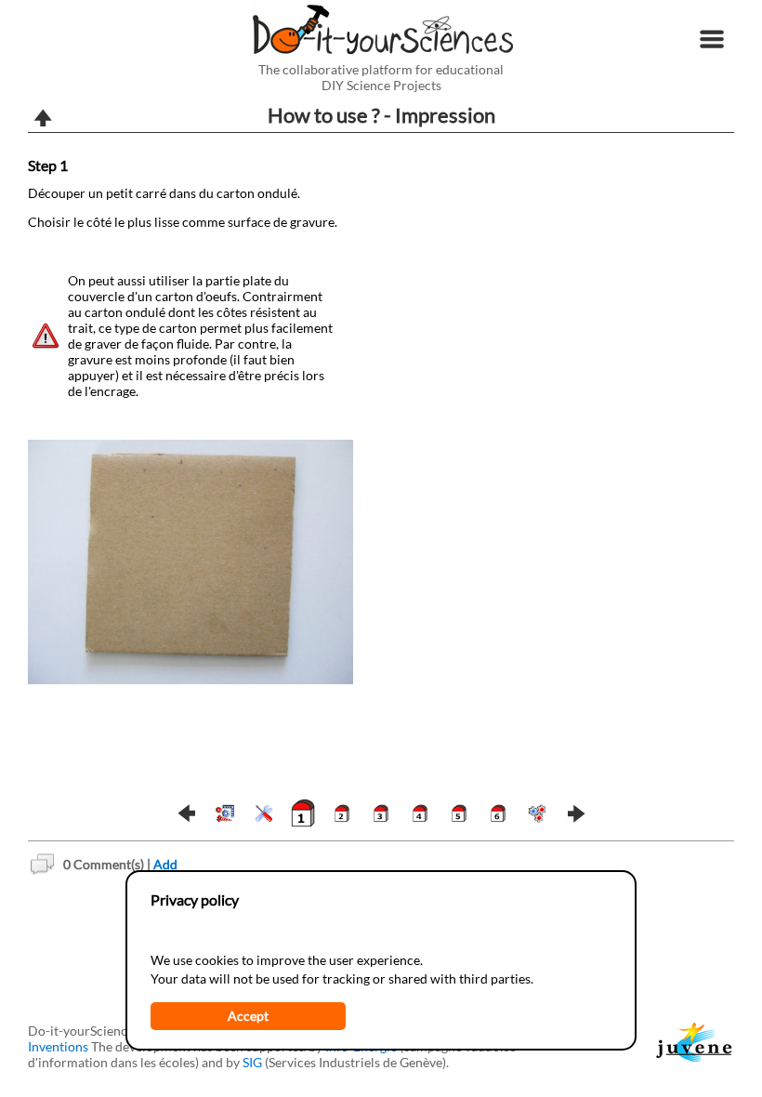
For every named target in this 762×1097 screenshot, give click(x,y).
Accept (248, 1016)
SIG (252, 1062)
